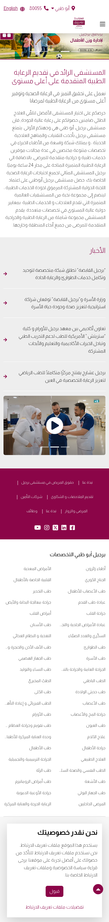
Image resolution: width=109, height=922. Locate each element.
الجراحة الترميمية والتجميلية (29, 759)
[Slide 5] (33, 51)
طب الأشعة (95, 781)
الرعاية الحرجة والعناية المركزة (27, 803)
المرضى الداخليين (92, 803)
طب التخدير (42, 591)
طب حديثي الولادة (90, 691)
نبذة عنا (87, 482)
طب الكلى (42, 691)
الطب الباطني (94, 680)
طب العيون (96, 725)
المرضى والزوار (76, 511)
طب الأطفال (40, 747)
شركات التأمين (31, 496)
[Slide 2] (65, 51)
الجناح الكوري (95, 579)
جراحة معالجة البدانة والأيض (28, 602)
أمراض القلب (40, 613)
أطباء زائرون (96, 568)
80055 (36, 8)
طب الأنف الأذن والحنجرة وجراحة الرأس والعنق (27, 647)
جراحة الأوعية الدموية (33, 792)
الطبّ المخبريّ (39, 680)
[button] (63, 8)
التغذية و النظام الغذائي (32, 635)
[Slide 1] (75, 51)
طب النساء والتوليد (35, 669)
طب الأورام (41, 714)
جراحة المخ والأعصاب (88, 714)
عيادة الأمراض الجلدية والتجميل (82, 624)
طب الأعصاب (94, 703)
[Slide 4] (44, 51)
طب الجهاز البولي (92, 792)
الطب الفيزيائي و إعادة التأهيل (27, 703)
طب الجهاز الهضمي (34, 658)
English (10, 8)
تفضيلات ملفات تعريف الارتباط (54, 906)
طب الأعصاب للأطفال (87, 591)
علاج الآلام (96, 736)
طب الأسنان (40, 624)
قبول (54, 891)
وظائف (31, 511)
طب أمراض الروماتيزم (33, 781)
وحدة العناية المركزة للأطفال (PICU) (27, 736)
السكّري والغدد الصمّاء (87, 635)
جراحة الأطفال (94, 747)
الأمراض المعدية (37, 568)
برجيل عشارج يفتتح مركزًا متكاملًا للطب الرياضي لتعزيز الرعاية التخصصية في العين (62, 376)
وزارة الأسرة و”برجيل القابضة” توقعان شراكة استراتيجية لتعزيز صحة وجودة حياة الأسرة (65, 303)
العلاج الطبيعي (93, 759)
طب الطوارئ (95, 647)
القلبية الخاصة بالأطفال (32, 579)
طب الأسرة (96, 658)
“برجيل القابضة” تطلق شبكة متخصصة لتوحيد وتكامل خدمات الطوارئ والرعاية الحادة (64, 274)
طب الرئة (43, 770)
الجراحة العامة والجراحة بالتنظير (82, 669)
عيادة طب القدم (92, 602)
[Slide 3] (54, 51)
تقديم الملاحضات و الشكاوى (72, 496)
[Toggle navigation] (103, 24)
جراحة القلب (96, 613)
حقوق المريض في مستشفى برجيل (47, 482)
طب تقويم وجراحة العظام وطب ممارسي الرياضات (27, 725)
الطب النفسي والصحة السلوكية (82, 770)
